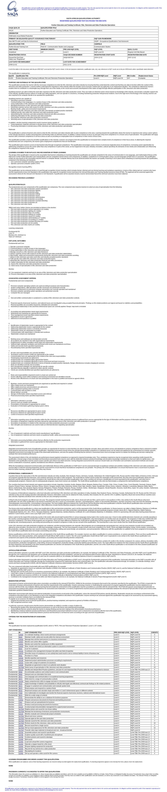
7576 (20, 697)
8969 (20, 674)
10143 (21, 714)
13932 (21, 700)
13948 (21, 665)
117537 (21, 730)
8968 (20, 672)
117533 (21, 728)
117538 (21, 711)
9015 (20, 684)
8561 (20, 656)
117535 (21, 723)
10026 (21, 658)
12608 (21, 725)
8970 (20, 679)
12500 (21, 746)
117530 (21, 721)
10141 (21, 651)
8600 (20, 649)
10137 (21, 707)
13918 (21, 639)
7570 (20, 704)
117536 (21, 667)
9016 (20, 691)
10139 (21, 660)
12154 (21, 681)
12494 (21, 744)
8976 (20, 695)
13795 (21, 737)
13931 (21, 644)
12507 (21, 751)
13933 (21, 646)
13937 (21, 642)
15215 (21, 670)
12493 (21, 742)
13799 (21, 735)
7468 (20, 693)
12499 (21, 739)
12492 (21, 753)
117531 (21, 716)
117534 (21, 709)
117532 (21, 718)
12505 (21, 749)
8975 (20, 688)
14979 (21, 653)
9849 (20, 637)
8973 (20, 677)
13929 (21, 635)
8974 (20, 686)
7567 (20, 702)
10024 (21, 663)
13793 (21, 732)
